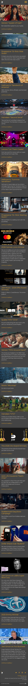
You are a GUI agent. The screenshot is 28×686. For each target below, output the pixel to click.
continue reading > (6, 29)
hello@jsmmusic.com (22, 675)
